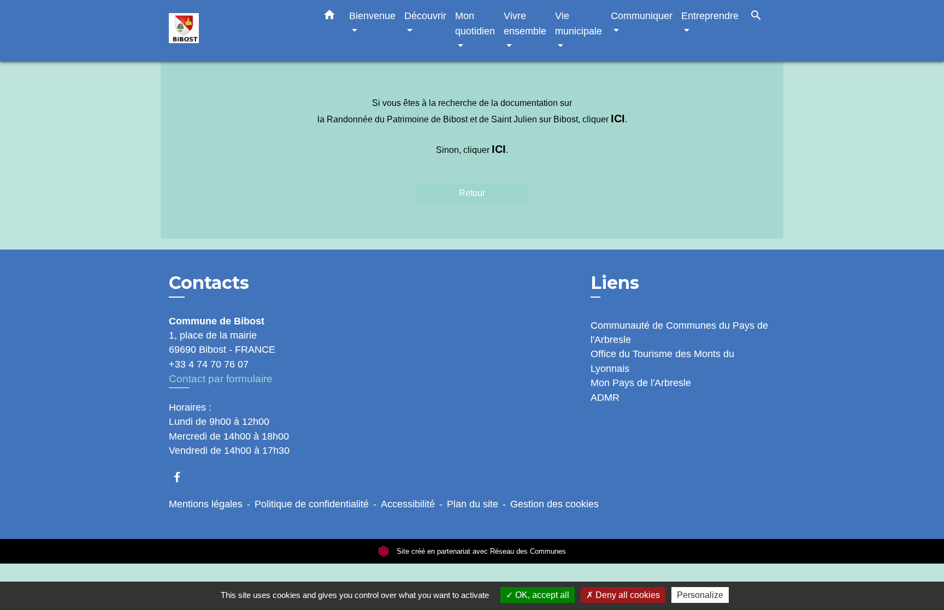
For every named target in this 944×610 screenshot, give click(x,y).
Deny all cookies (626, 595)
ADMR (605, 397)
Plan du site (472, 504)
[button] (329, 17)
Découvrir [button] (425, 15)
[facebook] (182, 477)
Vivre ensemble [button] (525, 23)
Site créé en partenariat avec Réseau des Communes (480, 551)
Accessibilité (408, 504)
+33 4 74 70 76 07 (209, 364)
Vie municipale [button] (578, 23)
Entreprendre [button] (710, 15)
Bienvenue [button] (372, 15)
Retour (472, 193)
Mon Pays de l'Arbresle (641, 382)
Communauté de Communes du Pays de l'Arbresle (679, 332)
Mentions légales (206, 504)
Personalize (700, 595)
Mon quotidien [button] (475, 23)
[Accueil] (237, 30)
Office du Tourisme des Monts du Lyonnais (662, 361)
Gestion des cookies (554, 504)
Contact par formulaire (221, 378)
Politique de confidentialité (312, 504)
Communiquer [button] (641, 15)
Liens (615, 282)
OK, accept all (541, 595)
